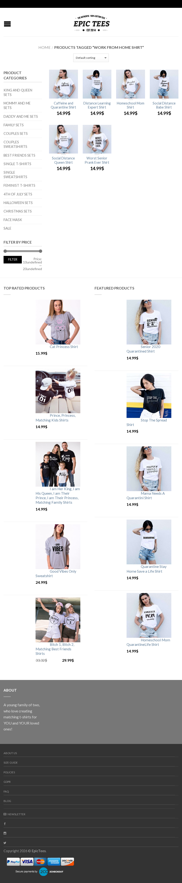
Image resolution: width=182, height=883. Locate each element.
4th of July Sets (18, 194)
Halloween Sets (18, 203)
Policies (9, 772)
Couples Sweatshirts (15, 144)
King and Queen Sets (18, 92)
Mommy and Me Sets (17, 105)
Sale (7, 228)
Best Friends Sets (19, 155)
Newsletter (16, 814)
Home (44, 47)
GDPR (7, 781)
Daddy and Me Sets (21, 116)
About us (10, 753)
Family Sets (14, 125)
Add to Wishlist (72, 75)
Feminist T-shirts (19, 185)
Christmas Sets (18, 211)
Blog (7, 800)
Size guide (11, 762)
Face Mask (13, 220)
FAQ (6, 791)
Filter (12, 259)
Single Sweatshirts (15, 174)
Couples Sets (16, 133)
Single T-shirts (17, 164)
